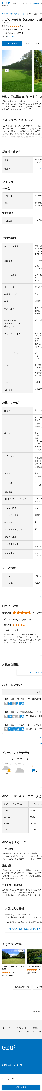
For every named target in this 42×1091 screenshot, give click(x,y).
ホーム (15, 3)
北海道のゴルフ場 (22, 987)
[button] (7, 70)
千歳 (22, 14)
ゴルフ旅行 (19, 1031)
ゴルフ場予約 (7, 14)
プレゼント (30, 1031)
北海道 (16, 14)
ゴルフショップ (20, 1028)
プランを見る (21, 1087)
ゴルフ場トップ (12, 43)
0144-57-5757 (13, 37)
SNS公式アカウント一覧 (12, 1065)
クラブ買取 (34, 1028)
